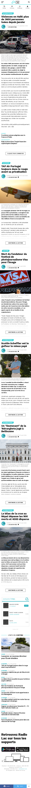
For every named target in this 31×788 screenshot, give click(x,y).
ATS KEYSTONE (12, 27)
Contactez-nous (23, 768)
